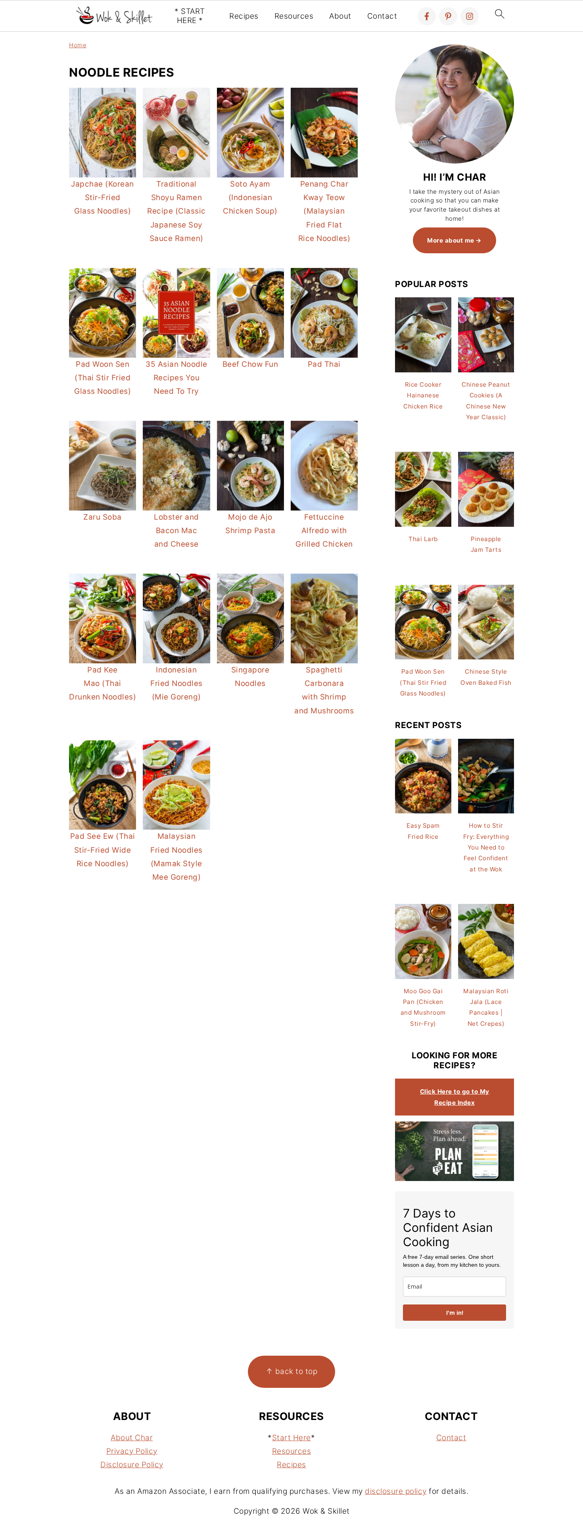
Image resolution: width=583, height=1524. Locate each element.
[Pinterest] (448, 16)
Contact (382, 16)
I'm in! (454, 1312)
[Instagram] (469, 16)
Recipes (244, 16)
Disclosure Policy (131, 1464)
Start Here (291, 1437)
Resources (294, 16)
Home (77, 45)
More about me (450, 240)
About (340, 16)
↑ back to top (292, 1371)
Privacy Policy (131, 1451)
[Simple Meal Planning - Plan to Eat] (454, 1179)
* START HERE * (190, 16)
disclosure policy (396, 1491)
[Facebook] (427, 16)
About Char (132, 1437)
